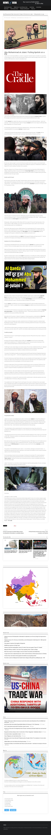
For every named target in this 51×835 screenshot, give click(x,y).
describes (38, 443)
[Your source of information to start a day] (10, 3)
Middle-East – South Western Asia (20, 7)
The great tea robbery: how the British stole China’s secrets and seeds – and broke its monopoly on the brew (25, 743)
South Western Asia (9, 800)
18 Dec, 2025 (21, 556)
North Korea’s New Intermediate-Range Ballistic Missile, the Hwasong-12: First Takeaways (21, 724)
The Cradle (10, 520)
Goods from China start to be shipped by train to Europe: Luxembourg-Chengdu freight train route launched (25, 728)
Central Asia (38, 7)
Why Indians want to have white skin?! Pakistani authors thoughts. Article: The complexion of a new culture (25, 738)
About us (33, 8)
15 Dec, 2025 (7, 556)
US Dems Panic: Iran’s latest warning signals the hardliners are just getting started (20, 655)
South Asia (32, 7)
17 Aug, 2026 (8, 710)
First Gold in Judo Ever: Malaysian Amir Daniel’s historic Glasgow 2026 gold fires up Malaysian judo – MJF (24, 657)
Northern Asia (8, 804)
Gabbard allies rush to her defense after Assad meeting (15, 741)
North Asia (6, 8)
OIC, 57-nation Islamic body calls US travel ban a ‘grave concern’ (16, 726)
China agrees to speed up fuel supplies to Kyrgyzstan (14, 643)
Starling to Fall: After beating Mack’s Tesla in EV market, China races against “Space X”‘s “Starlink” (23, 647)
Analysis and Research (24, 8)
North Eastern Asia (14, 8)
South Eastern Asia (8, 7)
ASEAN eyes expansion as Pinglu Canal (12, 645)
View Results (13, 810)
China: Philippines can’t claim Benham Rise (12, 736)
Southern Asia (8, 801)
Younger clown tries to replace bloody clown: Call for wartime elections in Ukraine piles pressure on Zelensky (25, 653)
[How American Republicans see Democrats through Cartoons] (39, 544)
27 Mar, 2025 (35, 553)
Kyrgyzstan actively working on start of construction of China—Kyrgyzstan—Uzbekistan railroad (22, 731)
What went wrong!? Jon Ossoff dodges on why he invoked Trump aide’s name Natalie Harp (22, 651)
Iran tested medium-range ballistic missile (12, 733)
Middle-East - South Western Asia (18, 17)
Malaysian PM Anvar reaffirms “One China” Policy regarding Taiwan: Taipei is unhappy (21, 649)
